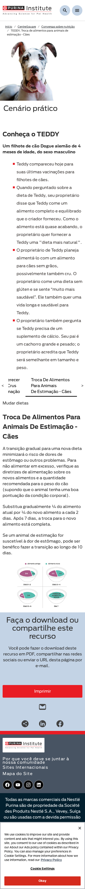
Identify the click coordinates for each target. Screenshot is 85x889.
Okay (42, 880)
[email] (42, 706)
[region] (42, 855)
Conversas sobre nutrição (58, 26)
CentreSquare (27, 26)
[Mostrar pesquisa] (65, 10)
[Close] (80, 828)
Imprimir (42, 691)
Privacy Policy (51, 860)
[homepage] (27, 10)
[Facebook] (59, 723)
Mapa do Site (18, 773)
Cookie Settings (43, 868)
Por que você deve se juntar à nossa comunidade (36, 760)
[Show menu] (77, 10)
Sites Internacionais (25, 767)
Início (8, 26)
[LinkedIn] (42, 723)
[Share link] (25, 723)
